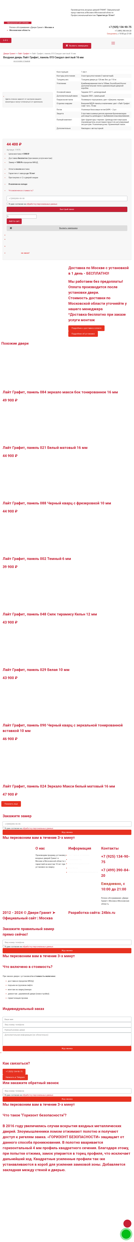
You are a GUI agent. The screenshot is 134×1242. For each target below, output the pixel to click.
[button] (113, 43)
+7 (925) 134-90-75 (120, 27)
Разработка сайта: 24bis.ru (91, 912)
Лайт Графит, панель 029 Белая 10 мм (36, 670)
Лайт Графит (24, 53)
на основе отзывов (21, 61)
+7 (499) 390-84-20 (123, 31)
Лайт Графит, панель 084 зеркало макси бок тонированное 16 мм (60, 392)
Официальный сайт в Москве (18, 23)
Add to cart (14, 221)
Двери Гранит (9, 53)
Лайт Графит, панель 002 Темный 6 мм (37, 559)
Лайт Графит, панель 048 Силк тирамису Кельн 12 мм (50, 614)
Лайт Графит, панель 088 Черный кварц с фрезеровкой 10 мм (57, 503)
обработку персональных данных (41, 204)
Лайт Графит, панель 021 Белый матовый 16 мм (45, 447)
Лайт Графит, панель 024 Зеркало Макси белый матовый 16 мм (59, 786)
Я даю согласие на (33, 204)
